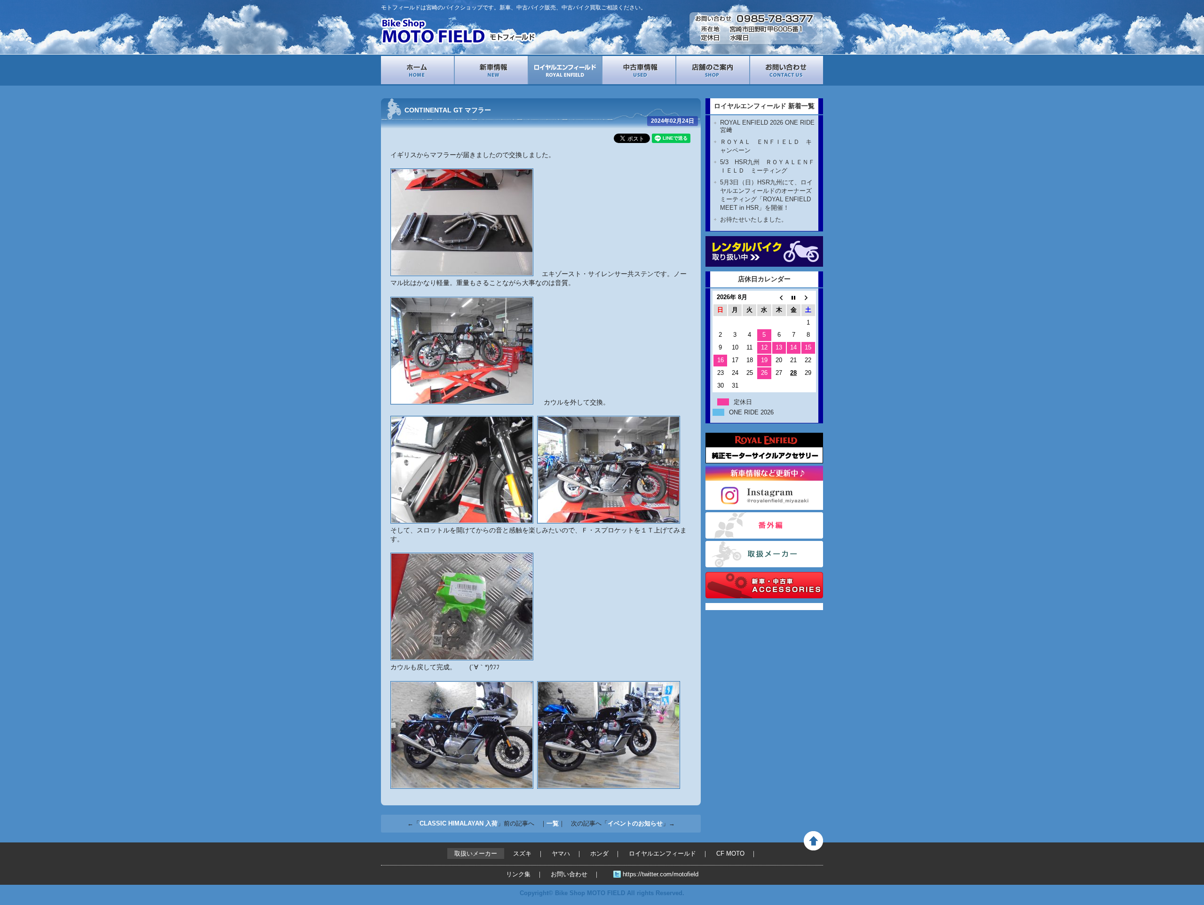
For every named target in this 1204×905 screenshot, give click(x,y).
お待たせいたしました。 (753, 219)
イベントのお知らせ (635, 823)
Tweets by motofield (734, 606)
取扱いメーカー (764, 554)
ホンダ (599, 853)
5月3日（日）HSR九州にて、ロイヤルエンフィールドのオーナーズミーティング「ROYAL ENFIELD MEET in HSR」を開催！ (766, 195)
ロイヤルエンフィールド (565, 70)
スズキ (522, 853)
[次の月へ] (808, 297)
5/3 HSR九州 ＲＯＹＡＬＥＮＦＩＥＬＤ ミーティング (767, 166)
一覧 (553, 823)
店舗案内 (712, 70)
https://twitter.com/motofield (660, 874)
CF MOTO (730, 853)
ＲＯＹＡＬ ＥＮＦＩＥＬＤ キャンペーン (766, 146)
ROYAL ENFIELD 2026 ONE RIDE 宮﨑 (767, 126)
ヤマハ (561, 853)
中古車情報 (638, 70)
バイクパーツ (764, 585)
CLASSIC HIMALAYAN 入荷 (459, 823)
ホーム (417, 70)
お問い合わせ (786, 70)
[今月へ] (793, 297)
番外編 (764, 525)
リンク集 (518, 874)
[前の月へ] (779, 297)
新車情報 (491, 70)
